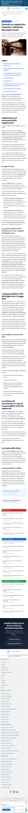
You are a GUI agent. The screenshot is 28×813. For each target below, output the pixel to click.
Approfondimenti (10, 11)
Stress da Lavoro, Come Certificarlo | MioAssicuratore (13, 523)
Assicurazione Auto (5, 716)
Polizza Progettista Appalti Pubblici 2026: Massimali (13, 595)
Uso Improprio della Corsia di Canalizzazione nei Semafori (12, 528)
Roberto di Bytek (16, 500)
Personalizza (21, 809)
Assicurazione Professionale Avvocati (8, 730)
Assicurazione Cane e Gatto (6, 703)
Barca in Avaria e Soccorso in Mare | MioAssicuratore (13, 570)
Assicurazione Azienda (5, 787)
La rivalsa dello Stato (8, 77)
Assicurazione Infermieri (5, 748)
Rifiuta (14, 809)
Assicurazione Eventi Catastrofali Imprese (9, 758)
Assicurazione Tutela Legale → (10, 493)
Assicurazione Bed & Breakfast (7, 764)
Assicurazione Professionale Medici (8, 745)
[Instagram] (14, 792)
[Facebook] (10, 792)
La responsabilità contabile (10, 91)
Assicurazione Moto (5, 719)
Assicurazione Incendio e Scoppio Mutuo (9, 709)
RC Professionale (19, 11)
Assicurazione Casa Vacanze (6, 766)
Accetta (6, 809)
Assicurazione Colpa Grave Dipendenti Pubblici (10, 750)
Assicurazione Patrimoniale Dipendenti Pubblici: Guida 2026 (13, 606)
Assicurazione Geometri (5, 740)
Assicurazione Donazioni (5, 698)
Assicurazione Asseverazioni (6, 743)
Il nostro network (4, 685)
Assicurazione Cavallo (5, 706)
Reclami (2, 687)
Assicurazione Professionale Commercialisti (9, 732)
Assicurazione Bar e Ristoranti (6, 771)
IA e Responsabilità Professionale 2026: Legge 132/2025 (12, 590)
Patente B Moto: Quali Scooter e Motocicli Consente (13, 566)
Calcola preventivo (14, 639)
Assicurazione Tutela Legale (6, 784)
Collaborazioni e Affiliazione (6, 672)
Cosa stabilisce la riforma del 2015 (12, 88)
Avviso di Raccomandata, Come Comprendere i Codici (13, 533)
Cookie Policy (9, 807)
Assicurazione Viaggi (5, 701)
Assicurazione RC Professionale (7, 727)
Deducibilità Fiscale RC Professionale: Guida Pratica (13, 575)
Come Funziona (4, 667)
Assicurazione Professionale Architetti (8, 737)
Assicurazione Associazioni (6, 777)
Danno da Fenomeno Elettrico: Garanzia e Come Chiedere (12, 513)
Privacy (13, 807)
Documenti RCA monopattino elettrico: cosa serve (13, 518)
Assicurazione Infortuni (5, 714)
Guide (2, 677)
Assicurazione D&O (4, 782)
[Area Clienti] (26, 8)
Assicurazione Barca (5, 721)
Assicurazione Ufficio (5, 774)
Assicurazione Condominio (6, 779)
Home (3, 11)
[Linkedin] (17, 792)
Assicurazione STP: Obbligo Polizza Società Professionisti (11, 600)
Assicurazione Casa (4, 693)
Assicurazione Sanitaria (5, 711)
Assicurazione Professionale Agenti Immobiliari (10, 735)
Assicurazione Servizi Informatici (7, 753)
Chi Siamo (3, 664)
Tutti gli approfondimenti (14, 643)
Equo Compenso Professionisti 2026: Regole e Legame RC (13, 584)
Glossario (3, 674)
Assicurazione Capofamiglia (6, 696)
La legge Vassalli (7, 80)
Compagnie (3, 680)
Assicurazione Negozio (5, 769)
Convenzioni (3, 682)
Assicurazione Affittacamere (6, 761)
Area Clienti (3, 662)
